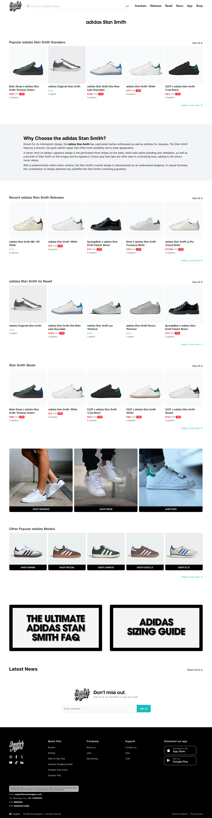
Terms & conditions (180, 814)
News (179, 6)
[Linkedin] (21, 762)
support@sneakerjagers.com (28, 794)
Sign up (144, 708)
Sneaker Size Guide (58, 769)
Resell (168, 6)
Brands (51, 747)
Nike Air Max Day (56, 758)
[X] (21, 756)
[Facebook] (16, 756)
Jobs (89, 753)
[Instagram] (10, 756)
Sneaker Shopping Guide (60, 764)
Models (51, 753)
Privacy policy (196, 814)
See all (196, 42)
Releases (155, 6)
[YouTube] (10, 762)
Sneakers (140, 6)
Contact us (130, 747)
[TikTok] (16, 762)
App (189, 6)
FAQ (127, 753)
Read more (193, 669)
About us (91, 747)
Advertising (92, 758)
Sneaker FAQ (54, 775)
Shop (199, 6)
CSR (127, 758)
